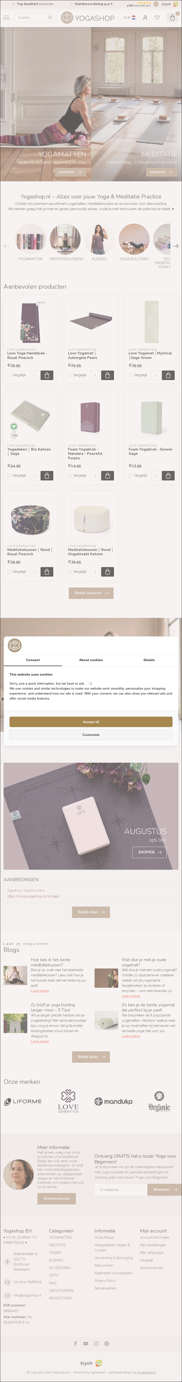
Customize (91, 735)
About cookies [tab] (91, 660)
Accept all (91, 722)
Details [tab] (149, 660)
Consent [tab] (33, 660)
